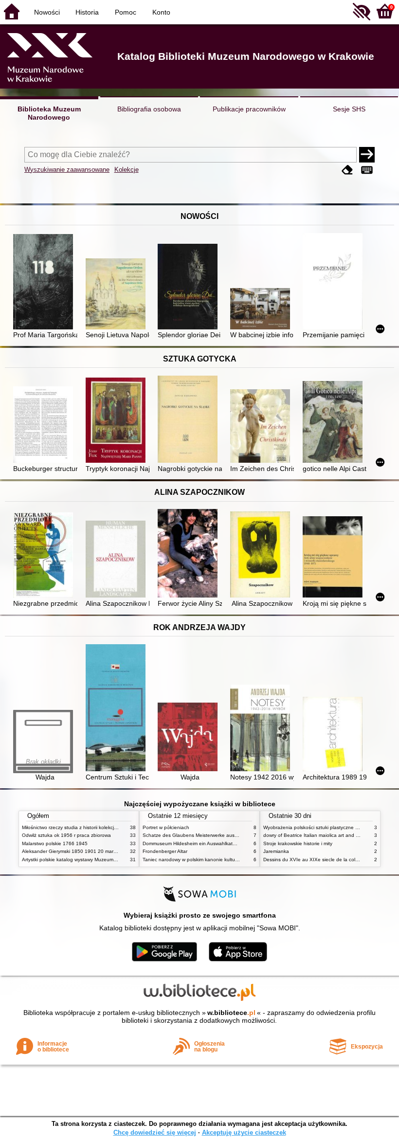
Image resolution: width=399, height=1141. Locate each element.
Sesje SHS (349, 109)
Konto (161, 12)
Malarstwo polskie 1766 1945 (55, 843)
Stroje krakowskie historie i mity (297, 843)
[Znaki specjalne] (367, 170)
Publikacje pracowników (249, 109)
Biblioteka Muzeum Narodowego (49, 113)
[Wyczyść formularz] (347, 170)
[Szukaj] (367, 155)
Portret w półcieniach (166, 827)
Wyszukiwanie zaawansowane (66, 169)
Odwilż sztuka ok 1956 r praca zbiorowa (66, 835)
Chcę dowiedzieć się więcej (154, 1132)
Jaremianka (276, 851)
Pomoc (125, 12)
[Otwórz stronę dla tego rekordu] (45, 282)
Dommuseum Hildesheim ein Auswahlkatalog (192, 843)
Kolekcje (126, 169)
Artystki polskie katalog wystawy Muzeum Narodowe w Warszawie (95, 859)
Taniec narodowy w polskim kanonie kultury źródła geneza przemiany (220, 859)
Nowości (47, 12)
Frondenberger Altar (165, 851)
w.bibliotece (231, 1012)
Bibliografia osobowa (149, 109)
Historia (87, 12)
